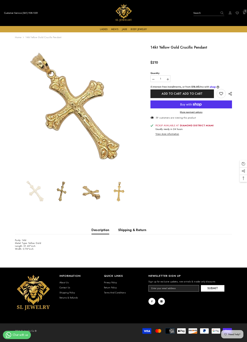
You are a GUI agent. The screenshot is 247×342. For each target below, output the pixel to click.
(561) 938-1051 (30, 13)
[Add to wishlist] (221, 93)
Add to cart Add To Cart (182, 94)
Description (100, 230)
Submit (212, 288)
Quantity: (155, 73)
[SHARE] (229, 93)
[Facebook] (151, 301)
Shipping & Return (132, 230)
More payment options (191, 112)
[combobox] (205, 13)
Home (18, 37)
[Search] (208, 13)
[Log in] (230, 13)
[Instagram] (161, 301)
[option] (77, 107)
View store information (167, 134)
